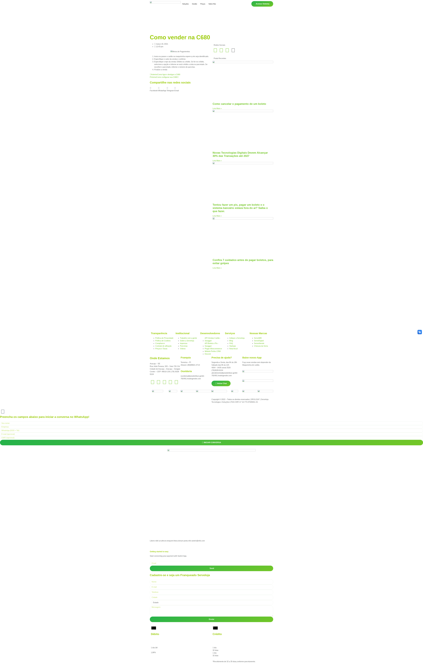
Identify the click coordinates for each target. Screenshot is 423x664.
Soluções (185, 4)
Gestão (194, 4)
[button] (154, 89)
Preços (202, 4)
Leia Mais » (217, 108)
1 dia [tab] (214, 648)
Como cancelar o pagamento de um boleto (239, 103)
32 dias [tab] (215, 650)
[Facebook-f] (215, 50)
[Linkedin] (158, 382)
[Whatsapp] (221, 50)
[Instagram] (227, 50)
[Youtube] (170, 382)
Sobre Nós (212, 4)
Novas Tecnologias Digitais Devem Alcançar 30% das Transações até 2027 (240, 154)
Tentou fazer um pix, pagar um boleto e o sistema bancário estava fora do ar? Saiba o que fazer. (240, 208)
